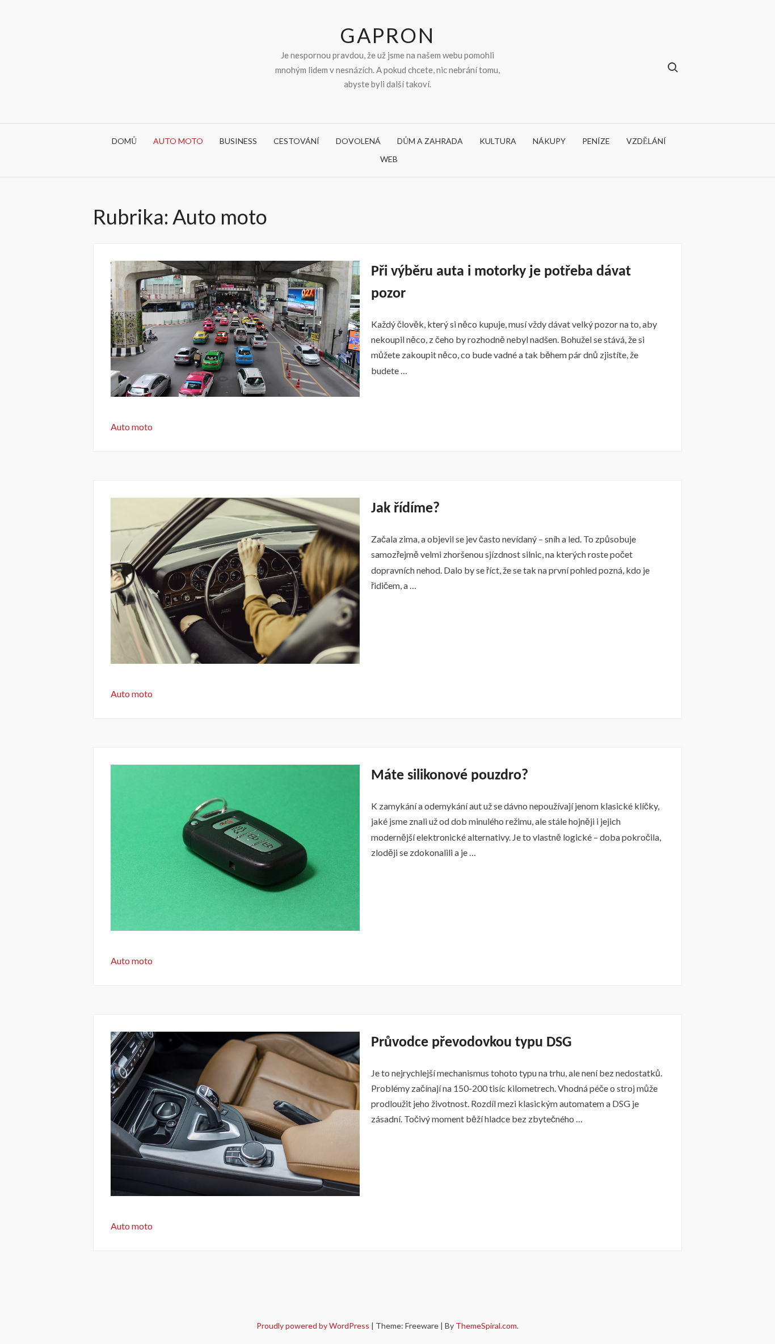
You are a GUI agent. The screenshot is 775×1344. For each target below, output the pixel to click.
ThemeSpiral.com (486, 1325)
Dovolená (358, 141)
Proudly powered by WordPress (313, 1325)
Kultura (497, 141)
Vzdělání (646, 141)
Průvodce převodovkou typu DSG (471, 1042)
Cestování (296, 141)
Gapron (387, 35)
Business (238, 141)
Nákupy (549, 141)
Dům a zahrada (430, 141)
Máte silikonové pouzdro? (449, 775)
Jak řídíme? (405, 508)
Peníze (596, 141)
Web (389, 159)
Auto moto (178, 141)
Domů (124, 141)
